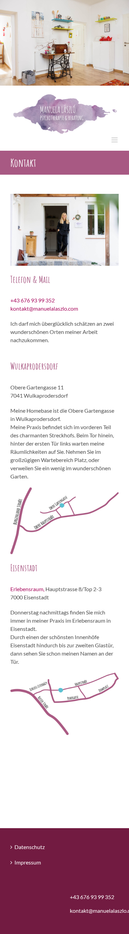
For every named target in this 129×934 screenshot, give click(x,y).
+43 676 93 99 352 (32, 300)
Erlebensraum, (27, 589)
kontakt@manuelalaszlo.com (44, 308)
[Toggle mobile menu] (115, 140)
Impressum (27, 862)
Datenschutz (29, 847)
